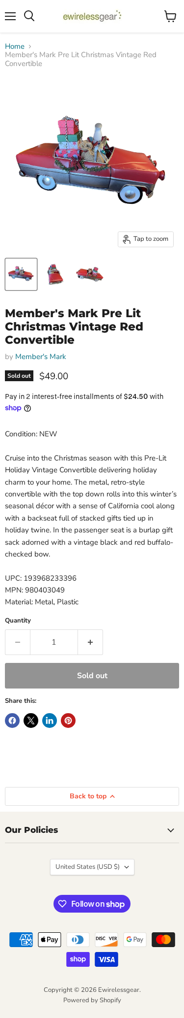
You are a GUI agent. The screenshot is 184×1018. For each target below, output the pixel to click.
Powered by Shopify (92, 1000)
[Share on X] (31, 720)
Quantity (18, 620)
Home (15, 46)
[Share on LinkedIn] (49, 720)
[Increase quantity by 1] (90, 642)
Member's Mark (40, 356)
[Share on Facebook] (12, 720)
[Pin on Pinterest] (68, 720)
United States (87, 866)
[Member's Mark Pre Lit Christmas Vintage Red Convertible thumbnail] (21, 274)
